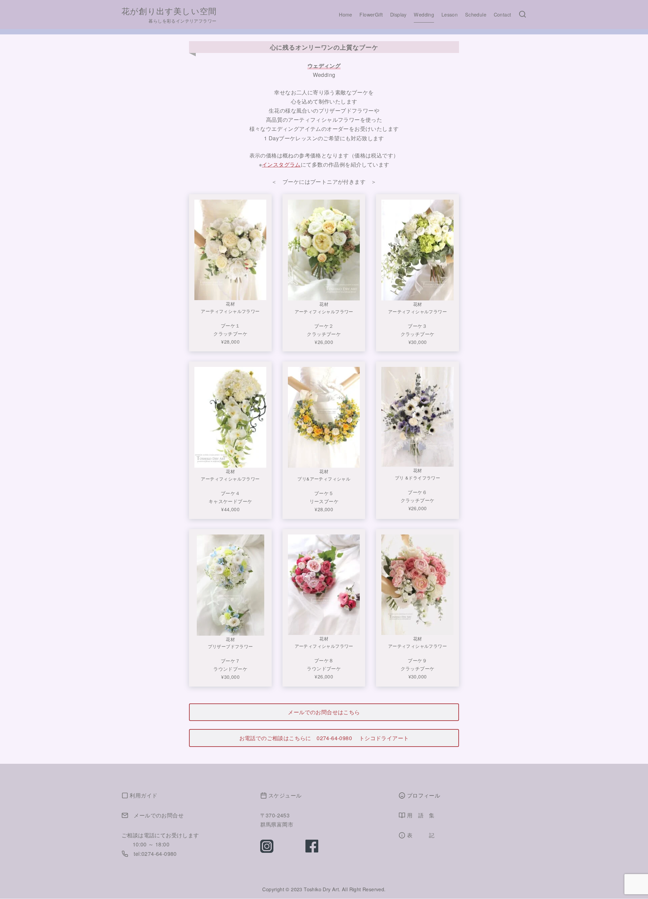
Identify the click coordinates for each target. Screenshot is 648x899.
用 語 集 (421, 815)
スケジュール (284, 795)
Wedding (424, 14)
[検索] (522, 14)
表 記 (421, 835)
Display (398, 14)
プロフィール (423, 795)
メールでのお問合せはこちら (324, 712)
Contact (502, 14)
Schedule (475, 14)
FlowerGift (371, 14)
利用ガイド (143, 795)
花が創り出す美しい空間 (169, 11)
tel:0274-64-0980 (155, 854)
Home (345, 14)
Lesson (449, 14)
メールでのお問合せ (159, 815)
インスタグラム (281, 164)
